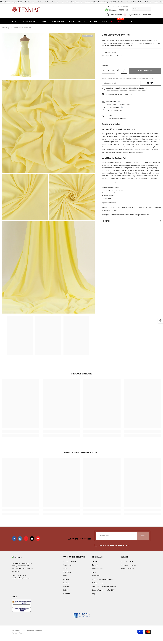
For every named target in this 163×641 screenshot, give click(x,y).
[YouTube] (38, 538)
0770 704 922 (123, 7)
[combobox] (140, 8)
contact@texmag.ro (23, 578)
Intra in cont (147, 15)
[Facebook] (14, 538)
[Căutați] (141, 8)
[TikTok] (32, 538)
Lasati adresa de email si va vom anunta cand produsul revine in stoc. (128, 78)
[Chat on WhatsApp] (110, 10)
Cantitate (105, 66)
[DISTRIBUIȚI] (119, 71)
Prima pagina (7, 28)
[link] (124, 71)
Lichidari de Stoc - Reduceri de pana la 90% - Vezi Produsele (60, 2)
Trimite (150, 83)
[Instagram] (20, 538)
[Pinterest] (26, 538)
